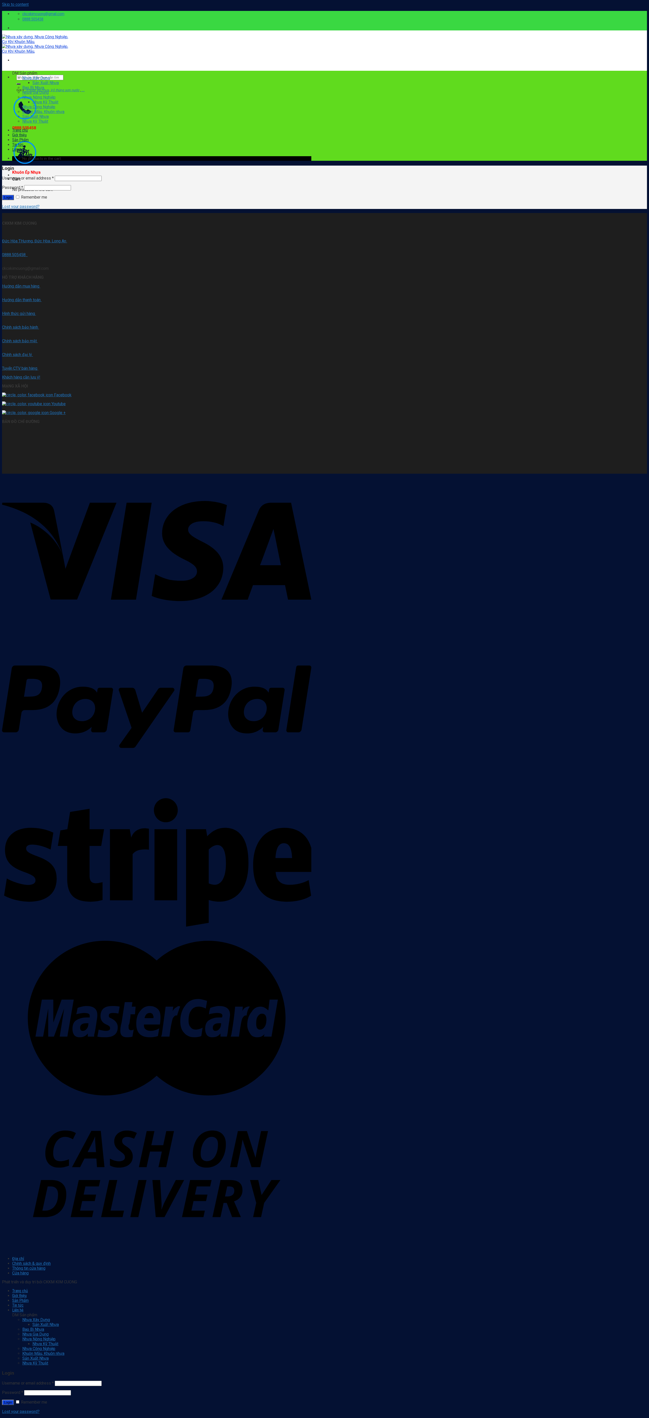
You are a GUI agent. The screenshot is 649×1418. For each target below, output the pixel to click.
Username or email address (28, 178)
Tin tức (18, 144)
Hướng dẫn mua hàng (21, 286)
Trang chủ (20, 130)
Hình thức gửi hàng (19, 313)
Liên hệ (18, 149)
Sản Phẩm (20, 139)
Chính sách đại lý (17, 354)
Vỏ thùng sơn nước (64, 90)
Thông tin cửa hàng (28, 1268)
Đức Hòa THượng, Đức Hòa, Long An (34, 241)
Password (12, 187)
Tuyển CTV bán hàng (20, 368)
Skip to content (15, 4)
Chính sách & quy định (31, 1263)
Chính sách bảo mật (20, 341)
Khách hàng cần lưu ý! (21, 377)
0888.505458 (15, 254)
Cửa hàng (20, 1273)
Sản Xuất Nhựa (45, 82)
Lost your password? (21, 206)
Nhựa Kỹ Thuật (45, 102)
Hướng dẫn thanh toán (22, 299)
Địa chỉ (18, 1258)
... (83, 90)
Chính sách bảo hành (20, 327)
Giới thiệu (19, 135)
